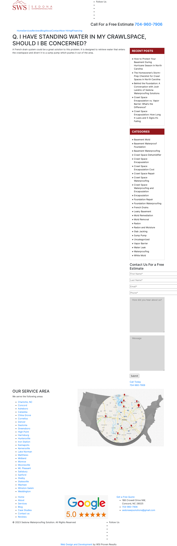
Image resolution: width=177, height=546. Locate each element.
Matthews (23, 455)
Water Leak (140, 247)
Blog (43, 30)
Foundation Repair (143, 199)
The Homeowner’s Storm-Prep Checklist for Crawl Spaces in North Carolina (147, 76)
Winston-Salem (26, 488)
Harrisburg (23, 435)
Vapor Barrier (141, 243)
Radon (137, 223)
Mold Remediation (143, 215)
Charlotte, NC (25, 402)
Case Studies (25, 510)
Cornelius (23, 418)
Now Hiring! (66, 30)
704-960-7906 (148, 24)
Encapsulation (141, 195)
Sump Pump (140, 235)
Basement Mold (142, 139)
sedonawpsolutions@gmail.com (138, 510)
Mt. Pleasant (24, 468)
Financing (77, 30)
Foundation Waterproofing (147, 203)
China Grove (24, 415)
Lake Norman (25, 451)
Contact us (23, 513)
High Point (23, 431)
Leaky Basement (142, 211)
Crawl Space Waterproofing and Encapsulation (144, 188)
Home (20, 30)
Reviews (36, 30)
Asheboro (23, 408)
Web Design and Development (76, 544)
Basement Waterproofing (147, 150)
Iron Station (24, 441)
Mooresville (24, 464)
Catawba (22, 412)
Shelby (21, 478)
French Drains (141, 207)
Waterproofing (141, 251)
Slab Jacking (140, 231)
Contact (56, 30)
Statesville (23, 481)
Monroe (22, 461)
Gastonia (22, 425)
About (48, 30)
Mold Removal (141, 219)
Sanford (22, 474)
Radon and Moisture (144, 227)
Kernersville (24, 448)
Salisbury (23, 471)
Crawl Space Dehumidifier (147, 154)
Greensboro (24, 428)
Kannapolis (23, 445)
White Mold (140, 255)
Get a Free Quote (126, 496)
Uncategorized (141, 239)
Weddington (24, 491)
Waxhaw (22, 484)
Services (27, 30)
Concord (22, 405)
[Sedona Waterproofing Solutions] (32, 5)
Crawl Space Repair (144, 173)
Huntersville (24, 438)
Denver (21, 421)
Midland (22, 458)
